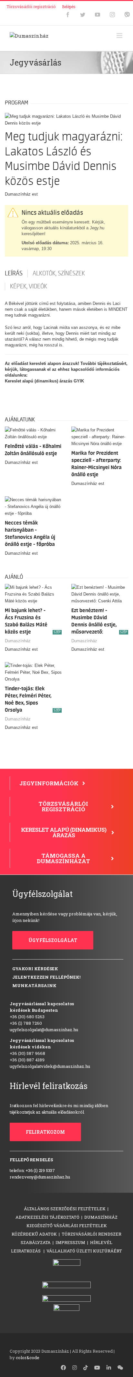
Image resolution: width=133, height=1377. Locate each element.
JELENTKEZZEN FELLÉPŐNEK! (46, 977)
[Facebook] (67, 14)
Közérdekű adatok (34, 1234)
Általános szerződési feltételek (65, 1209)
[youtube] (97, 1367)
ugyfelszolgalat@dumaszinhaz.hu (44, 1030)
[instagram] (74, 1367)
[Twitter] (82, 14)
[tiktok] (85, 1367)
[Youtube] (97, 14)
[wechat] (120, 1367)
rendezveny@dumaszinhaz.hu (40, 1177)
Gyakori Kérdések (35, 969)
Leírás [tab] (14, 273)
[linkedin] (109, 1367)
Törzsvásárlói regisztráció (31, 6)
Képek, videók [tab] (28, 286)
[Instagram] (112, 14)
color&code (27, 1357)
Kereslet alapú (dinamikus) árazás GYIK (44, 381)
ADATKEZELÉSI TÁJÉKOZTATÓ (47, 1217)
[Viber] (127, 14)
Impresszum (70, 1242)
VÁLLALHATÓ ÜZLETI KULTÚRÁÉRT (84, 1251)
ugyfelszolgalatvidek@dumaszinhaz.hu (50, 1066)
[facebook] (63, 1367)
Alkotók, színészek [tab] (59, 273)
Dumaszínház (18, 640)
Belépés (69, 6)
